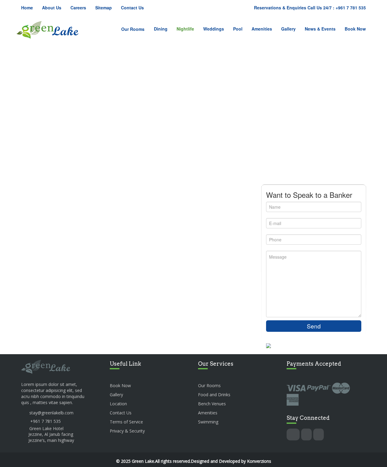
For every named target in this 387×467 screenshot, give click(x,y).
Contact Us (132, 8)
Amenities (262, 29)
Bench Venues (212, 404)
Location (118, 404)
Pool (237, 29)
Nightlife (185, 29)
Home (27, 8)
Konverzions (259, 461)
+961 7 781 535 (45, 421)
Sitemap (103, 8)
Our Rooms (133, 29)
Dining (160, 29)
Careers (78, 8)
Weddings (213, 29)
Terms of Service (126, 422)
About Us (51, 8)
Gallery (288, 29)
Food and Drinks (214, 394)
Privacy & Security (127, 431)
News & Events (320, 29)
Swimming (208, 422)
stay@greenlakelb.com (51, 413)
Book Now (355, 29)
